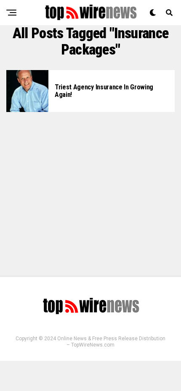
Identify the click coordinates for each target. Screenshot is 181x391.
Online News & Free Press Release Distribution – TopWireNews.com (111, 342)
